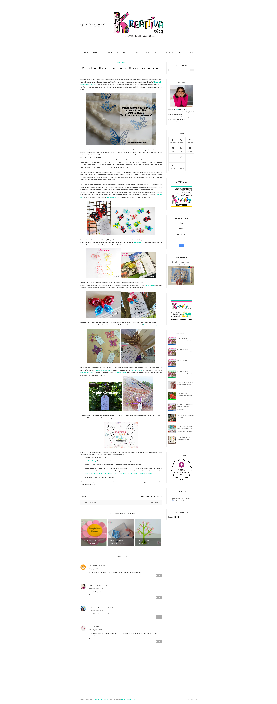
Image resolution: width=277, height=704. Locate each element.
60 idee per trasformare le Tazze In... (147, 540)
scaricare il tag (90, 461)
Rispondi (158, 575)
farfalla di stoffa (138, 242)
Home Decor (113, 52)
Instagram (181, 142)
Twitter (172, 168)
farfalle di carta (137, 370)
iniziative (121, 63)
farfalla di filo (111, 197)
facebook (152, 482)
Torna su (191, 699)
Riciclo (126, 52)
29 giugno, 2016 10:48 (96, 569)
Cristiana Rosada (98, 566)
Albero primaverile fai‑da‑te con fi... (118, 542)
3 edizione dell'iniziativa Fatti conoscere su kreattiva (185, 406)
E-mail (173, 151)
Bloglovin (190, 151)
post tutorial (150, 285)
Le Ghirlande (95, 627)
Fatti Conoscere (182, 360)
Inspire (181, 52)
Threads (181, 168)
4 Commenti (84, 496)
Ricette (158, 52)
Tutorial (170, 52)
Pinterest (190, 142)
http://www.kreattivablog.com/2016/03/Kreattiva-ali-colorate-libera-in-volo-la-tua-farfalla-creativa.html (120, 473)
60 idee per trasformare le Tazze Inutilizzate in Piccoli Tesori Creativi (185, 428)
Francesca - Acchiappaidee (102, 607)
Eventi (147, 52)
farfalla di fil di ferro (86, 373)
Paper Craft (98, 52)
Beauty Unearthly (98, 585)
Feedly (190, 160)
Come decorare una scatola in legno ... (92, 542)
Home (86, 52)
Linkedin (181, 151)
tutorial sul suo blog (150, 325)
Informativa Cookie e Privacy (181, 498)
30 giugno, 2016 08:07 (96, 610)
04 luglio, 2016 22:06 (96, 630)
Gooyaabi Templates (129, 699)
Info (191, 52)
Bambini (137, 52)
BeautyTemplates (102, 699)
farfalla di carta (121, 373)
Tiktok (173, 160)
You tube (181, 160)
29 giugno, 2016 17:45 (96, 588)
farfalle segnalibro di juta (103, 370)
